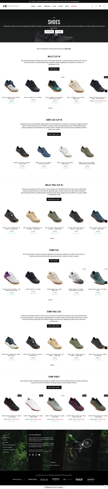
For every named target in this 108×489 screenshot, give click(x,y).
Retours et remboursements (9, 444)
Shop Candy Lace (54, 134)
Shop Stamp (54, 260)
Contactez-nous (6, 437)
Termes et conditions (7, 447)
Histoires (60, 6)
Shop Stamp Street (54, 387)
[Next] (106, 91)
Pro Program (5, 442)
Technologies (47, 6)
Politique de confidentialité (9, 449)
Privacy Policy (41, 445)
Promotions (74, 6)
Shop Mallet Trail (54, 199)
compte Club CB (75, 1)
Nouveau (33, 6)
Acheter (40, 6)
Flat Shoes (59, 31)
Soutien (67, 6)
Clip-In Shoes (49, 31)
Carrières (5, 440)
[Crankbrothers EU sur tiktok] (36, 455)
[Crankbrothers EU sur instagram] (33, 455)
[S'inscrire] (50, 450)
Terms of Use (48, 445)
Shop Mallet (54, 68)
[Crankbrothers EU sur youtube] (39, 455)
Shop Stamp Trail (54, 325)
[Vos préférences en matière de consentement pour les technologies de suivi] (105, 486)
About (4, 435)
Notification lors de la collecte (54, 487)
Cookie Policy (6, 452)
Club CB (54, 6)
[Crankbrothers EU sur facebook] (30, 455)
